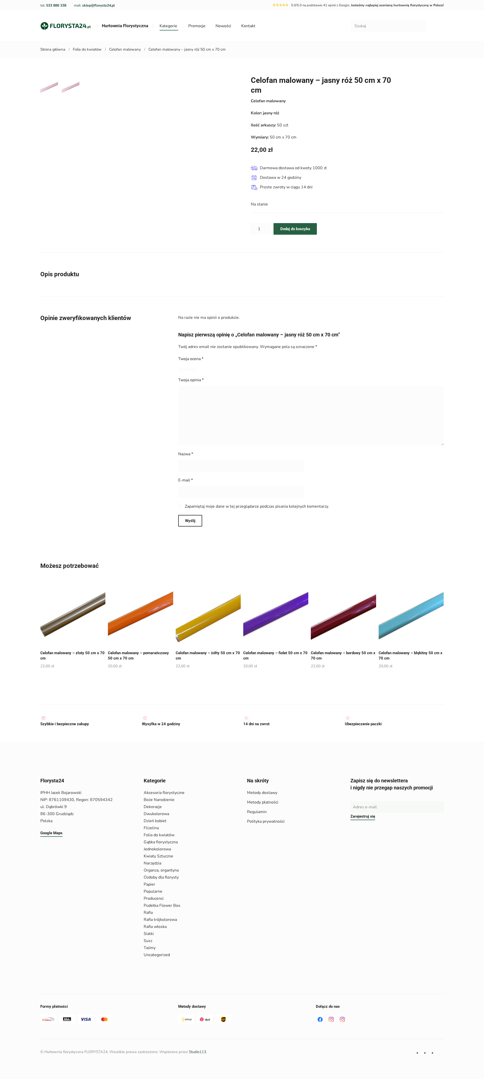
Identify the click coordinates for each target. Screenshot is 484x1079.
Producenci (154, 898)
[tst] (320, 1019)
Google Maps (51, 833)
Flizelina (151, 828)
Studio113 (197, 1051)
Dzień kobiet (155, 821)
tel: (53, 5)
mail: (94, 5)
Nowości (223, 26)
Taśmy (150, 948)
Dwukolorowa (156, 814)
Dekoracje (153, 807)
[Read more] (331, 1019)
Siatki (149, 933)
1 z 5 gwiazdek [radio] (180, 369)
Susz (148, 941)
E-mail (185, 480)
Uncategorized (157, 955)
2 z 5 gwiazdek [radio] (184, 369)
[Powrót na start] (65, 26)
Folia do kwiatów (159, 835)
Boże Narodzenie (159, 800)
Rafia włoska (155, 926)
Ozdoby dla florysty (161, 877)
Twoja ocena (190, 359)
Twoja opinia (191, 380)
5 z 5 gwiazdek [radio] (196, 369)
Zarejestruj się (362, 816)
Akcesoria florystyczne (164, 792)
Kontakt (248, 26)
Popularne (153, 891)
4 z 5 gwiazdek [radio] (192, 369)
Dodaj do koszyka (295, 229)
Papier (149, 884)
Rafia (148, 912)
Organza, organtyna (161, 870)
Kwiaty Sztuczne (158, 856)
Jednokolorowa (157, 849)
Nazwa (185, 454)
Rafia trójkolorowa (160, 919)
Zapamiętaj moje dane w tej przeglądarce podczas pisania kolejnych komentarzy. (257, 506)
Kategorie (168, 26)
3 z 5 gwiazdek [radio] (188, 369)
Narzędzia (152, 863)
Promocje (196, 26)
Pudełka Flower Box (162, 905)
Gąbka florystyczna (161, 842)
